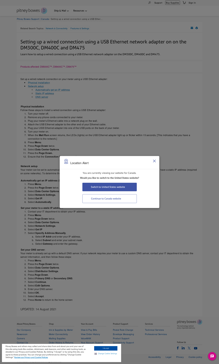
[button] (106, 353)
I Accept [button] (106, 348)
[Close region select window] (154, 161)
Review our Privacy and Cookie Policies (31, 357)
